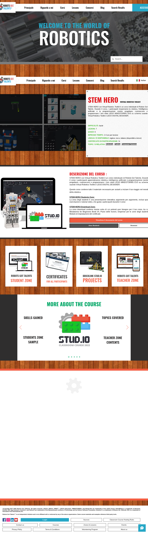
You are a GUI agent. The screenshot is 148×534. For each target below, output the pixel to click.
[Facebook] (4, 520)
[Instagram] (8, 520)
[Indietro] (21, 327)
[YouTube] (16, 520)
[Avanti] (127, 327)
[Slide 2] (71, 357)
